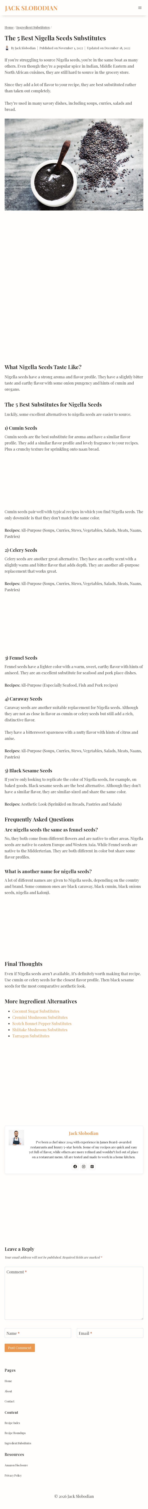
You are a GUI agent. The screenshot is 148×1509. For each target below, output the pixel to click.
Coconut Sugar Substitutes (35, 1011)
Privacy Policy (13, 1475)
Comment (17, 1271)
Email (85, 1333)
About (8, 1391)
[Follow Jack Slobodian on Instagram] (83, 1166)
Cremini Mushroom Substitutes (40, 1017)
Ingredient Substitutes (18, 1443)
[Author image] (7, 48)
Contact (9, 1401)
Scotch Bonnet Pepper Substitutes (41, 1023)
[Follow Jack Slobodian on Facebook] (75, 1166)
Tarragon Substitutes (31, 1035)
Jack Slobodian (25, 48)
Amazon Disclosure (16, 1465)
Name (13, 1333)
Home (8, 1381)
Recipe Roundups (15, 1433)
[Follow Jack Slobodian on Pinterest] (92, 1166)
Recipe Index (12, 1423)
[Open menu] (139, 8)
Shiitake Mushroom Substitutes (39, 1029)
